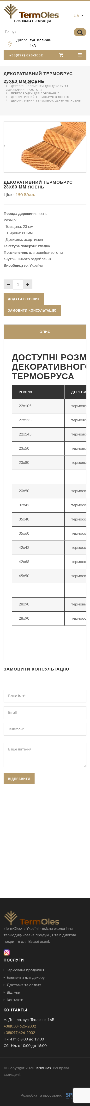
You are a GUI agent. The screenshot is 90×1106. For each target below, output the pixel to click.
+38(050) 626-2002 (20, 1026)
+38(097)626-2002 (19, 1033)
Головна (11, 82)
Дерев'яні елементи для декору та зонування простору (37, 87)
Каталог (31, 82)
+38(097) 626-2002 (26, 55)
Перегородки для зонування (35, 93)
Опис (45, 331)
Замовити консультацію (32, 310)
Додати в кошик (24, 299)
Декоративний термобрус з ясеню (40, 97)
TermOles (43, 1068)
